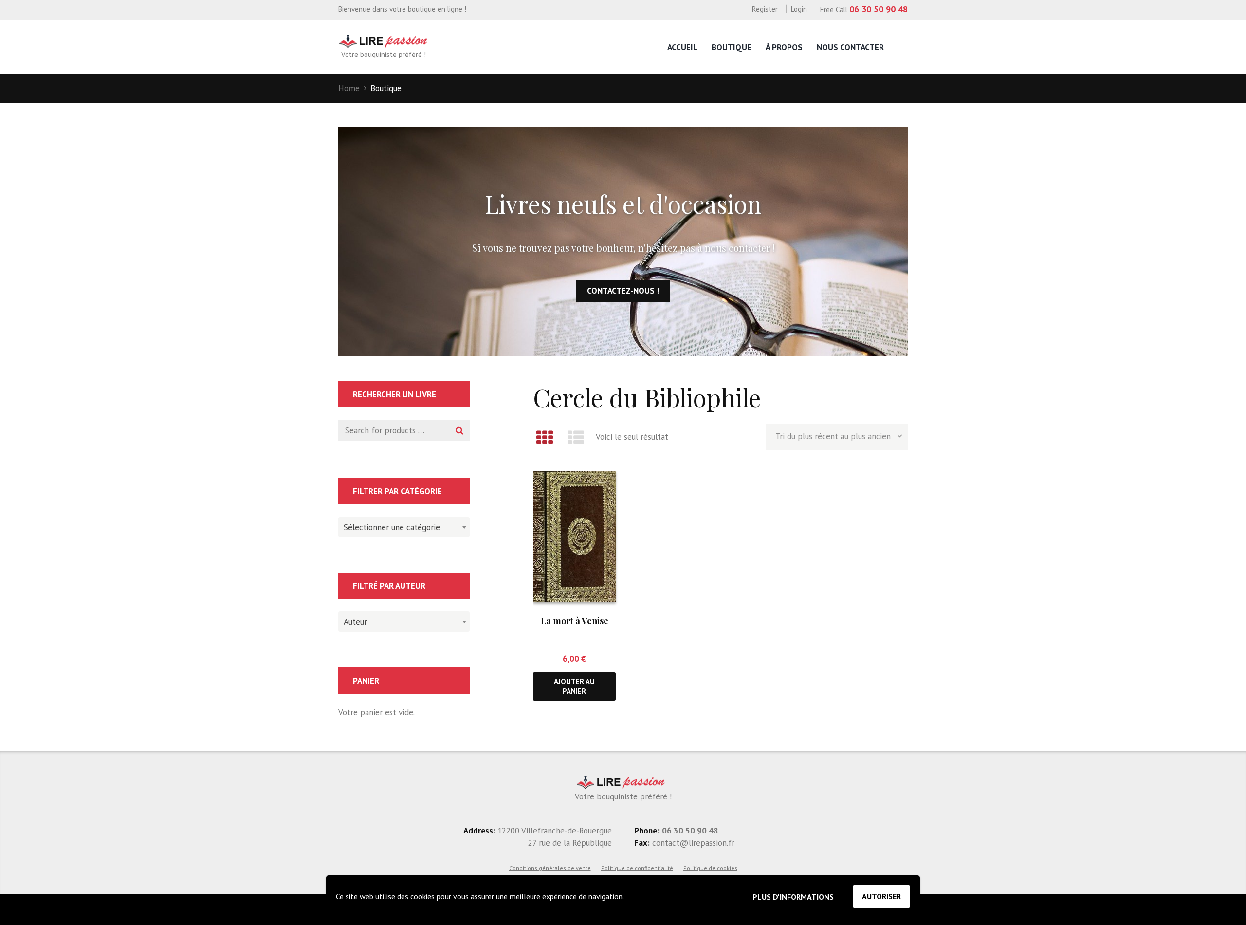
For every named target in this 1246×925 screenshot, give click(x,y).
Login (799, 9)
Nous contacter (850, 47)
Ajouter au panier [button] (574, 686)
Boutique (731, 47)
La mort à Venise (574, 621)
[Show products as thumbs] (544, 437)
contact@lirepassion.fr (692, 842)
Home (349, 88)
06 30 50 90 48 (878, 9)
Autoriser (881, 896)
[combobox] (404, 527)
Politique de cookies (710, 867)
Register (765, 9)
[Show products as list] (576, 437)
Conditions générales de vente (550, 867)
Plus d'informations (793, 897)
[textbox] (401, 526)
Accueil (682, 47)
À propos (784, 47)
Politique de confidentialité (637, 867)
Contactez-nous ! (623, 290)
